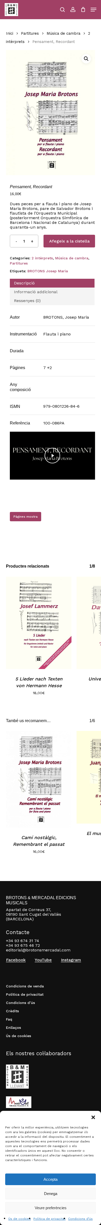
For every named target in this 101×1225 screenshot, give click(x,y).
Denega (50, 1193)
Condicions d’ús (80, 1219)
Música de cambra (63, 33)
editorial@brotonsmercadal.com (38, 950)
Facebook (16, 960)
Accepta (50, 1179)
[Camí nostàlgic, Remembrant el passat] (38, 779)
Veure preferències (51, 1208)
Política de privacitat (49, 1219)
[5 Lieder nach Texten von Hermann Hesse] (38, 623)
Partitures (30, 33)
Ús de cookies (19, 1219)
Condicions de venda (25, 986)
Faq (9, 1019)
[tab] (52, 283)
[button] (93, 1117)
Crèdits (12, 1011)
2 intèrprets (42, 258)
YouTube (43, 960)
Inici (9, 33)
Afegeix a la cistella (69, 241)
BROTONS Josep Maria (47, 271)
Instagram (71, 960)
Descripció (24, 283)
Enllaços (13, 1027)
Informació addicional (35, 291)
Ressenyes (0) (27, 300)
